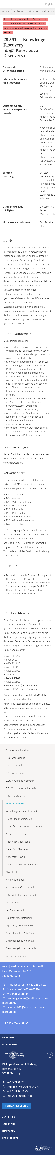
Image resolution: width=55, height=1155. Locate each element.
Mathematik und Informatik (26, 11)
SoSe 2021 (11, 674)
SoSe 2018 (11, 660)
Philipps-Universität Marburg (14, 1055)
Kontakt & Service (16, 1106)
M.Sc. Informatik (15, 803)
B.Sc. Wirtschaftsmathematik (21, 788)
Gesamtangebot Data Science (21, 933)
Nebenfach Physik (15, 857)
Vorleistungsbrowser (16, 956)
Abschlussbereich (15, 872)
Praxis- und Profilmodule (19, 819)
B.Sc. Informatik (14, 765)
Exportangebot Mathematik (20, 925)
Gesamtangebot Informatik (20, 941)
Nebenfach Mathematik (18, 849)
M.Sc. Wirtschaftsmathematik (21, 895)
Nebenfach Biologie (16, 834)
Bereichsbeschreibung (37, 551)
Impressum (8, 1037)
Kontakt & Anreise (16, 1023)
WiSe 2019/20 (13, 667)
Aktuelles (8, 1117)
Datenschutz (9, 1044)
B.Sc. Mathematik (15, 773)
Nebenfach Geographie (18, 842)
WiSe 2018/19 (13, 663)
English (49, 4)
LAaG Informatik (14, 902)
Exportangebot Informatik (19, 918)
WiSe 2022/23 (13, 682)
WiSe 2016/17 (13, 656)
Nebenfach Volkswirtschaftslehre (23, 864)
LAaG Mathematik (15, 910)
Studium (45, 11)
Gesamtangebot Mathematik (21, 948)
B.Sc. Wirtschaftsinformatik (20, 781)
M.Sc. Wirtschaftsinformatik (20, 887)
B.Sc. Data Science (15, 758)
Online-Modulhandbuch (18, 750)
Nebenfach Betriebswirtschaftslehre (24, 826)
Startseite (5, 11)
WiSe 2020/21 (13, 671)
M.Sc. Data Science (15, 796)
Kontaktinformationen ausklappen (50, 1055)
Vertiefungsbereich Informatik (21, 811)
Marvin (6, 712)
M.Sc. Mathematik (15, 880)
